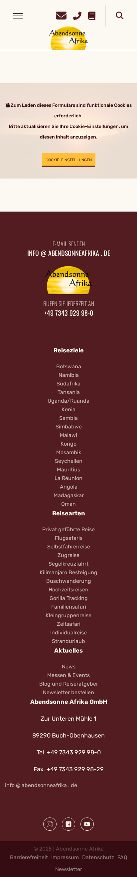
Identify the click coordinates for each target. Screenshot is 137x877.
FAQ (122, 857)
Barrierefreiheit (29, 857)
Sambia (68, 418)
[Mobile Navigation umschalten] (18, 16)
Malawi (68, 435)
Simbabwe (69, 426)
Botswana (68, 366)
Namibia (69, 375)
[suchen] (119, 15)
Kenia (68, 409)
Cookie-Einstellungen (69, 160)
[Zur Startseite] (68, 38)
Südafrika (68, 383)
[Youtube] (87, 824)
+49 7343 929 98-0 (68, 313)
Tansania (69, 392)
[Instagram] (50, 824)
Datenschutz (98, 857)
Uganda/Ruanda (68, 401)
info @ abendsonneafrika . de (68, 253)
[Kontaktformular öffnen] (61, 14)
